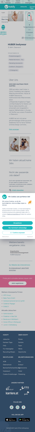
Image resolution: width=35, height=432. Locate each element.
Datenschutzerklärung (13, 214)
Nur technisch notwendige (17, 228)
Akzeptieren (17, 223)
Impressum (30, 236)
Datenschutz (5, 236)
